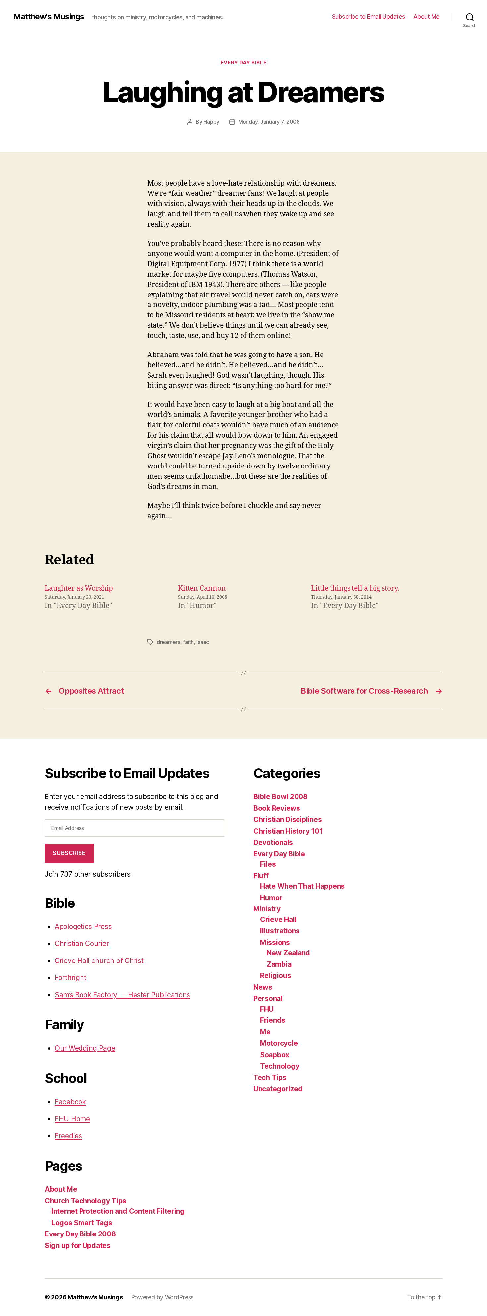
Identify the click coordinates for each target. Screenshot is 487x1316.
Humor (271, 898)
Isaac (202, 642)
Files (268, 864)
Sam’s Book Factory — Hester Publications (122, 995)
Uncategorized (278, 1089)
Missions (275, 942)
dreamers (168, 642)
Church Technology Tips (85, 1201)
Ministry (267, 909)
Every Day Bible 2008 (80, 1234)
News (262, 987)
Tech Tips (270, 1077)
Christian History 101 (288, 831)
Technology (279, 1066)
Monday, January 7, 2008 (269, 121)
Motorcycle (279, 1043)
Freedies (68, 1136)
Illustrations (280, 931)
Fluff (261, 876)
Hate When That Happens (302, 886)
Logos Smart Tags (81, 1223)
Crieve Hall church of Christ (99, 961)
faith (188, 642)
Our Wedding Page (85, 1048)
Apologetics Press (83, 926)
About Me (426, 16)
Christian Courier (82, 943)
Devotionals (273, 842)
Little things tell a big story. (355, 588)
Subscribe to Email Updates (368, 16)
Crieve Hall (278, 919)
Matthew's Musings (48, 17)
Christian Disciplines (287, 819)
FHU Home (72, 1119)
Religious (275, 975)
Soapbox (274, 1055)
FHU (267, 1009)
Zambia (279, 964)
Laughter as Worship (79, 588)
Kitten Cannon (202, 588)
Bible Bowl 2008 (280, 797)
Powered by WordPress (162, 1297)
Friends (272, 1020)
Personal (268, 998)
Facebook (70, 1102)
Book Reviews (276, 808)
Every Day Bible (243, 63)
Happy (211, 121)
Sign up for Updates (78, 1245)
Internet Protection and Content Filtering (118, 1211)
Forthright (70, 977)
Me (265, 1032)
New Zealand (288, 953)
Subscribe (69, 853)
